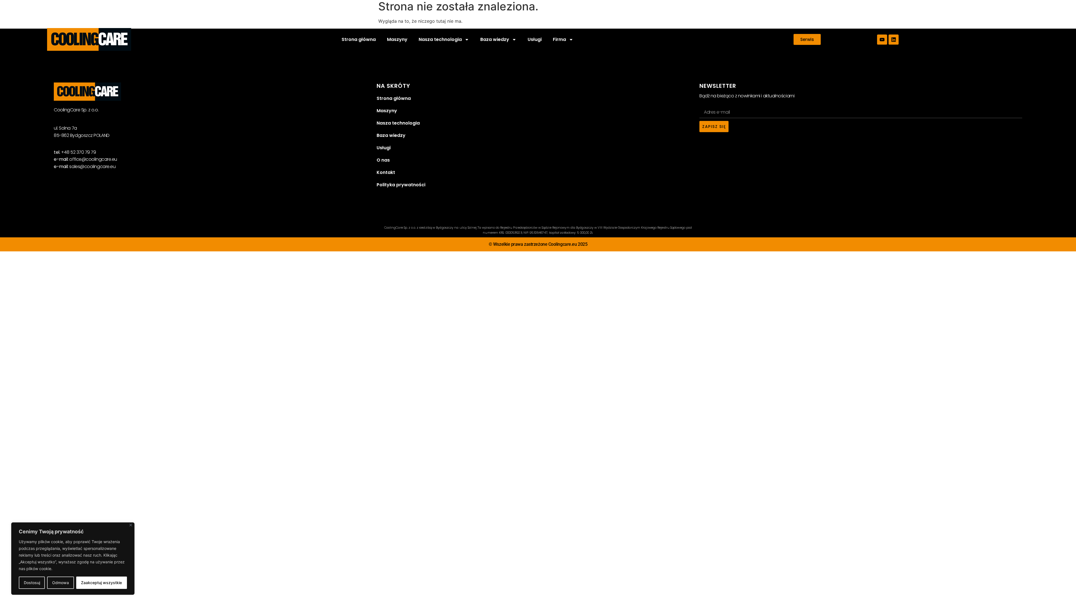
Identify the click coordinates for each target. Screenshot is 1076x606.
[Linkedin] (894, 40)
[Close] (130, 525)
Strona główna (359, 39)
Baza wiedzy (391, 135)
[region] (72, 558)
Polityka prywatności (401, 185)
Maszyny (397, 39)
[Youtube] (882, 40)
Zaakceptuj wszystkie (101, 582)
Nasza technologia (398, 123)
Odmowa (60, 582)
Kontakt (386, 172)
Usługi (535, 39)
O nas (383, 160)
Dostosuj (32, 582)
